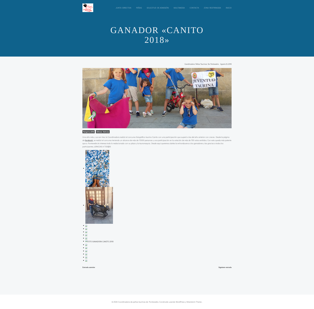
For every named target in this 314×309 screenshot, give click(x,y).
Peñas (139, 7)
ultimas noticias (103, 132)
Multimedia (179, 7)
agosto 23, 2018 (226, 64)
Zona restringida (212, 7)
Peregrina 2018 (88, 132)
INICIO (229, 7)
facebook (89, 140)
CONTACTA (194, 7)
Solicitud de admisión (158, 7)
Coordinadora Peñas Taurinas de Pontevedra (202, 64)
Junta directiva (123, 7)
